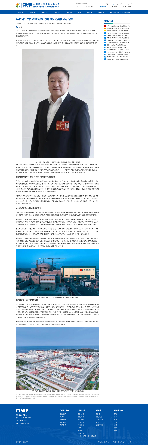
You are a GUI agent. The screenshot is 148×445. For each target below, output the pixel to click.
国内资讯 (21, 12)
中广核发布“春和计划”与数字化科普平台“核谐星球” (118, 57)
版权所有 (25, 442)
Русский (130, 4)
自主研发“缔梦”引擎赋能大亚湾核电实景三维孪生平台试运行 (118, 59)
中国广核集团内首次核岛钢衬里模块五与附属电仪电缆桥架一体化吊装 (118, 47)
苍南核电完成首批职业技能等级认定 (116, 45)
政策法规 (45, 12)
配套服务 (63, 419)
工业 (115, 422)
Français (123, 4)
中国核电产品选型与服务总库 (120, 12)
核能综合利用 (67, 23)
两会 (46, 23)
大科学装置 (99, 419)
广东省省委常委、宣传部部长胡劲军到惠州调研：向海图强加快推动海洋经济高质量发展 (118, 54)
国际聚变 (99, 417)
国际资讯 (33, 12)
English (117, 4)
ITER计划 (99, 422)
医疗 (115, 414)
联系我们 (63, 425)
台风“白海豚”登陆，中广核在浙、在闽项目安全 (118, 49)
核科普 (89, 12)
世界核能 (103, 7)
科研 (115, 417)
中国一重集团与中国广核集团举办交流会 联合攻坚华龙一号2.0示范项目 (118, 52)
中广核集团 (52, 23)
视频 (79, 12)
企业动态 (57, 12)
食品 (115, 425)
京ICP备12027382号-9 (126, 442)
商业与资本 (99, 425)
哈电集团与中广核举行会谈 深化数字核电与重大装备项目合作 (118, 38)
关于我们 (18, 442)
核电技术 (101, 12)
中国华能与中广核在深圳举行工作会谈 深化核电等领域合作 (118, 40)
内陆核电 (41, 23)
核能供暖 (59, 23)
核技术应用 (127, 7)
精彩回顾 (63, 422)
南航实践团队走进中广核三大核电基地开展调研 (118, 31)
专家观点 (69, 12)
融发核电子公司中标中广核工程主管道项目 (118, 28)
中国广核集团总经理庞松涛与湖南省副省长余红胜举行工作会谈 (118, 33)
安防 (115, 430)
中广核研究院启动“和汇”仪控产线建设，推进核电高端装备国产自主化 (118, 42)
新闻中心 (63, 417)
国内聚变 (99, 414)
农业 (115, 428)
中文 (113, 4)
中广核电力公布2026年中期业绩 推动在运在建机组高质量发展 (118, 26)
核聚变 (114, 7)
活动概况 (63, 414)
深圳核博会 (90, 7)
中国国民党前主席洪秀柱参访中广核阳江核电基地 (118, 35)
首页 (78, 7)
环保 (115, 419)
